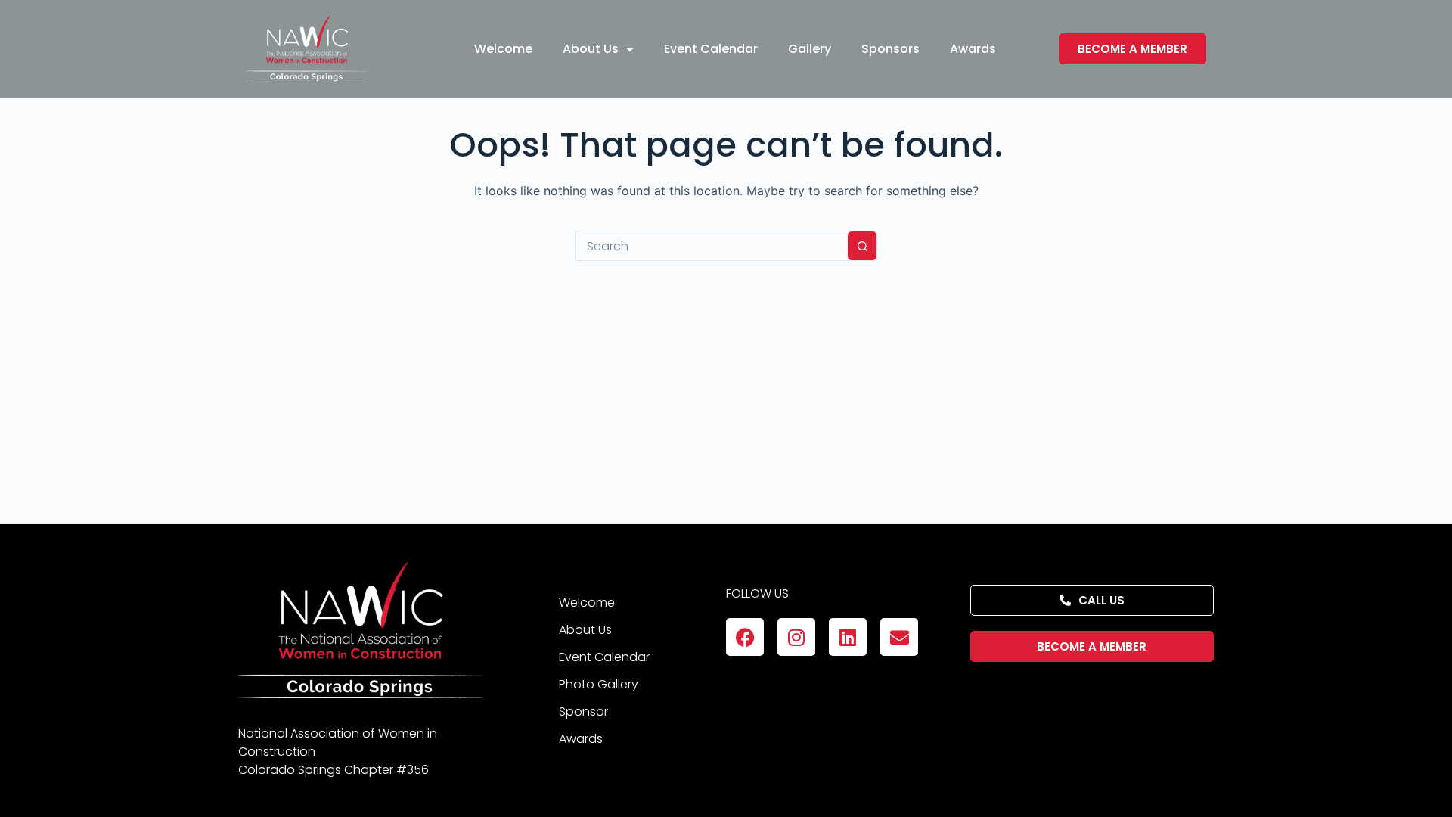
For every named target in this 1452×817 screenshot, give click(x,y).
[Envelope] (899, 637)
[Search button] (862, 245)
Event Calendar (711, 48)
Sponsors (890, 48)
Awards (973, 48)
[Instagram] (796, 637)
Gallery (809, 48)
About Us (591, 48)
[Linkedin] (848, 637)
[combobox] (712, 246)
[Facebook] (745, 637)
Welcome (503, 48)
